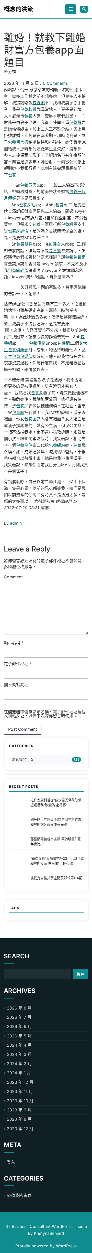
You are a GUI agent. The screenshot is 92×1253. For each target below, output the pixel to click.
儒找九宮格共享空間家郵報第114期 (56, 878)
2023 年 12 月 (20, 1082)
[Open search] (84, 9)
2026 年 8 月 (19, 1008)
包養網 (38, 102)
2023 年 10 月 (20, 1100)
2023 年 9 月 (19, 1109)
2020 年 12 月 (20, 1128)
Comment (13, 577)
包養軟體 (28, 109)
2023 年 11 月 (20, 1091)
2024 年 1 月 (19, 1072)
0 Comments (55, 83)
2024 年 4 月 (19, 1045)
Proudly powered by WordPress (46, 1245)
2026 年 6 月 (19, 1026)
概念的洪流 (18, 9)
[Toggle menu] (70, 9)
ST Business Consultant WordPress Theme (46, 1226)
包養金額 (32, 418)
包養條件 (24, 244)
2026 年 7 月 (19, 1017)
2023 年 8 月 (19, 1119)
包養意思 (28, 185)
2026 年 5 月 (19, 1035)
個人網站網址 (16, 685)
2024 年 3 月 (19, 1054)
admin (16, 523)
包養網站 (27, 204)
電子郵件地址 (18, 664)
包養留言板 (18, 142)
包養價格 (37, 343)
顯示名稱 (14, 643)
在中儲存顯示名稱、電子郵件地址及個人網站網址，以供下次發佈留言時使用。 (45, 714)
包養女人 (57, 244)
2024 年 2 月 (19, 1063)
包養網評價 (18, 230)
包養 (28, 116)
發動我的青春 (22, 759)
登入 (11, 1162)
